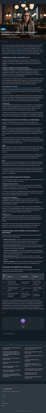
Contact (3, 405)
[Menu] (25, 2)
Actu (6, 41)
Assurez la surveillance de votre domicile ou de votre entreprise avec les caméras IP (34, 369)
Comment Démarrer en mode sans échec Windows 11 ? (11, 363)
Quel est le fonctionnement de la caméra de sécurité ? (34, 356)
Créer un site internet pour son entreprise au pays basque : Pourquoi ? (11, 370)
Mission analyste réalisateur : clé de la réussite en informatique (11, 367)
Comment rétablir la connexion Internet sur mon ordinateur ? (12, 348)
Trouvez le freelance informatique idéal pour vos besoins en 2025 (33, 348)
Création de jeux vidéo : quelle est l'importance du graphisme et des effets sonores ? (33, 365)
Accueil (3, 41)
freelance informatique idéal (17, 48)
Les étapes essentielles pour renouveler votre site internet (33, 377)
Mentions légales (5, 403)
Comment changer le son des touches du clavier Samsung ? (11, 359)
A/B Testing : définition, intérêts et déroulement (32, 360)
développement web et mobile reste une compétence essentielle (17, 87)
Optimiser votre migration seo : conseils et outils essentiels (33, 352)
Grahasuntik (8, 389)
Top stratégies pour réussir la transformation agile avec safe (31, 373)
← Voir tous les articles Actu (8, 333)
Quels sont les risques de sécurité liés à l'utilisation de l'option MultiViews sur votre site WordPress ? (12, 375)
